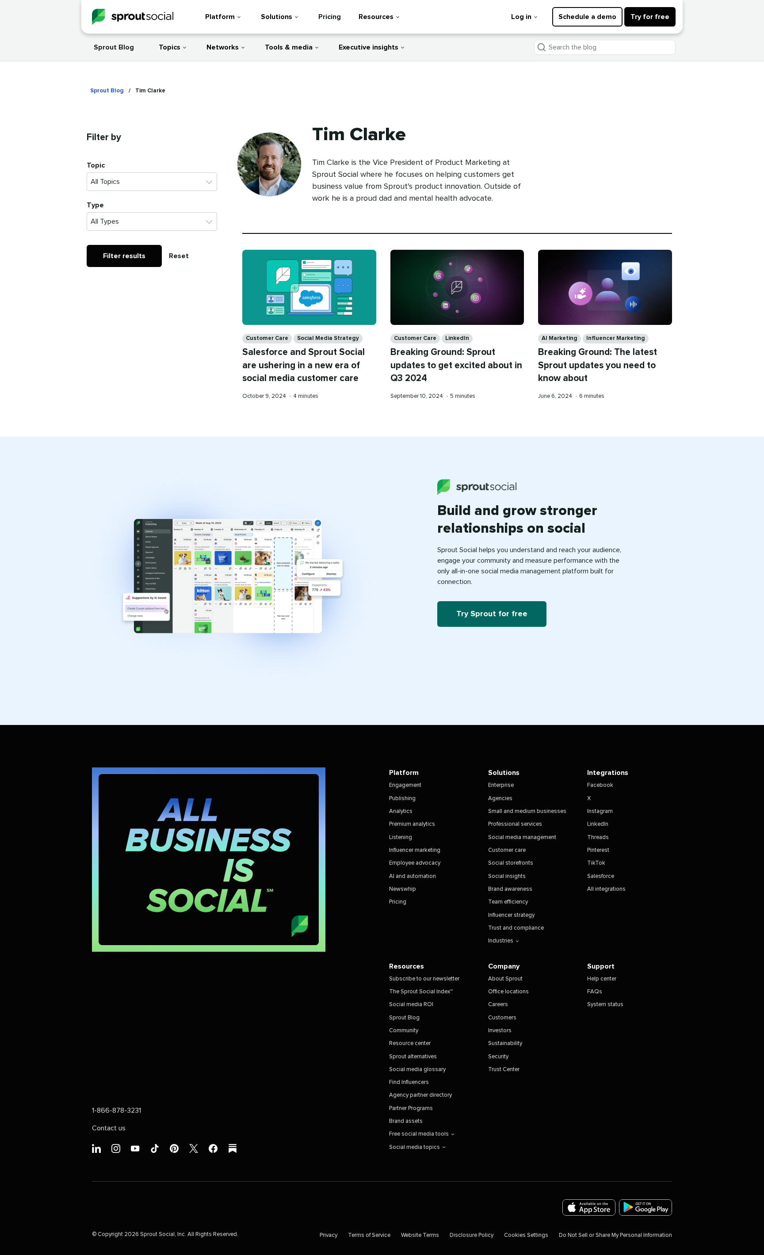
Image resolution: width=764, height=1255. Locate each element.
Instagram (600, 811)
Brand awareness (510, 889)
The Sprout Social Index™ (421, 992)
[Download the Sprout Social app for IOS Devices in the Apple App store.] (588, 1207)
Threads (598, 837)
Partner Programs (411, 1108)
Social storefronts (510, 863)
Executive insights (368, 47)
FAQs (594, 992)
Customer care (507, 850)
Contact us (109, 1128)
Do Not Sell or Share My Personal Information (615, 1235)
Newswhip (402, 889)
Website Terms (420, 1235)
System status (605, 1004)
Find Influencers (409, 1082)
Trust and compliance (516, 928)
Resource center (410, 1043)
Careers (498, 1004)
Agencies (500, 798)
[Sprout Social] (132, 17)
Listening (400, 837)
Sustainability (505, 1043)
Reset (179, 255)
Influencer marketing (414, 850)
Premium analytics (412, 824)
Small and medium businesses (527, 811)
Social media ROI (411, 1004)
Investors (500, 1031)
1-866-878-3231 (116, 1110)
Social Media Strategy (328, 338)
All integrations (606, 889)
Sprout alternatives (413, 1057)
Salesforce (600, 876)
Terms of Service (369, 1235)
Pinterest (598, 850)
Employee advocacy (414, 863)
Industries (500, 941)
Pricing (329, 16)
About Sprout (505, 979)
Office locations (508, 992)
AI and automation (412, 876)
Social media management (522, 837)
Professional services (515, 824)
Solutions (276, 16)
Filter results (124, 255)
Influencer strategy (511, 915)
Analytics (401, 811)
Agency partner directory (420, 1095)
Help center (601, 979)
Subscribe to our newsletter (424, 979)
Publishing (402, 798)
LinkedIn (457, 338)
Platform (220, 16)
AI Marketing (559, 338)
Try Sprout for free (491, 614)
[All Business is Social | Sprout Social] (208, 859)
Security (498, 1057)
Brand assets (406, 1121)
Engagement (405, 785)
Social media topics (414, 1147)
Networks (222, 47)
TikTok (596, 863)
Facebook (600, 785)
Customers (502, 1018)
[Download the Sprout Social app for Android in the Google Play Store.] (645, 1207)
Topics (169, 47)
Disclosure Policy (471, 1235)
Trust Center (504, 1069)
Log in (521, 16)
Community (403, 1031)
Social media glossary (417, 1069)
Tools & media (289, 47)
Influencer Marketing (615, 338)
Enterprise (501, 785)
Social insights (507, 876)
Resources (376, 16)
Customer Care (267, 338)
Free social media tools (419, 1134)
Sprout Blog (114, 47)
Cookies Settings (526, 1235)
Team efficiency (508, 902)
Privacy (328, 1235)
